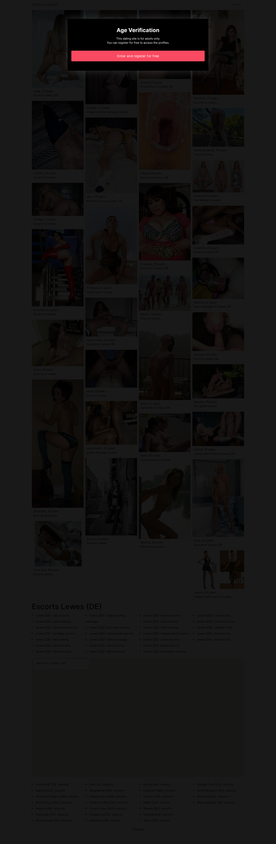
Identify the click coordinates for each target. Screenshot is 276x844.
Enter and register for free (138, 56)
